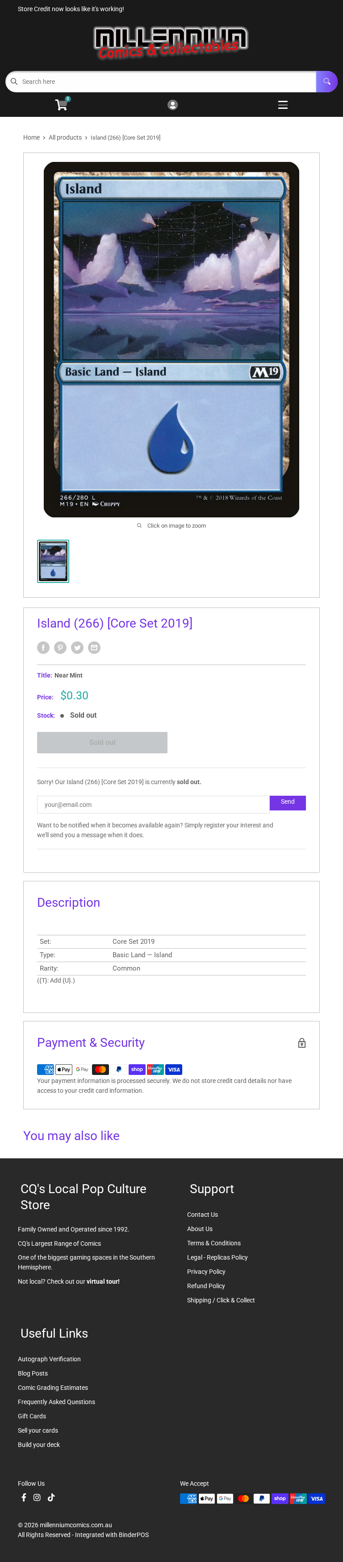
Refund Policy (206, 1285)
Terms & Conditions (214, 1243)
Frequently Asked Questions (56, 1401)
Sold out (102, 742)
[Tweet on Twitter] (77, 647)
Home (31, 137)
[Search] (327, 81)
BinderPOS (134, 1534)
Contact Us (202, 1214)
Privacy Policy (206, 1271)
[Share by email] (94, 647)
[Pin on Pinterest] (60, 647)
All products (65, 137)
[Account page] (172, 105)
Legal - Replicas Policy (217, 1257)
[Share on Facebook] (43, 647)
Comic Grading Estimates (53, 1387)
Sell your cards (38, 1430)
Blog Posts (33, 1373)
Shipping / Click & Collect (221, 1300)
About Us (200, 1228)
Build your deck (39, 1444)
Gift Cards (32, 1416)
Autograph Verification (49, 1359)
